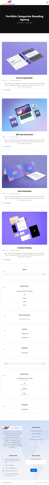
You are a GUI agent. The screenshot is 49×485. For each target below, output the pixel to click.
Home (37, 482)
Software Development (36, 431)
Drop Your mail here (36, 459)
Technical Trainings (36, 433)
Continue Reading (7, 90)
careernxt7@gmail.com (10, 468)
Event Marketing (24, 191)
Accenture (24, 298)
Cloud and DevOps (36, 436)
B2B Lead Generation (24, 134)
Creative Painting (24, 248)
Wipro (24, 301)
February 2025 (25, 333)
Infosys (24, 305)
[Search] (45, 362)
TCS (24, 294)
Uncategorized (24, 352)
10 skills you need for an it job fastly (24, 291)
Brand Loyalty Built (24, 78)
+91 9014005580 (9, 465)
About (41, 482)
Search (24, 269)
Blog (46, 482)
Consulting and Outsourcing (36, 439)
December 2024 (24, 337)
